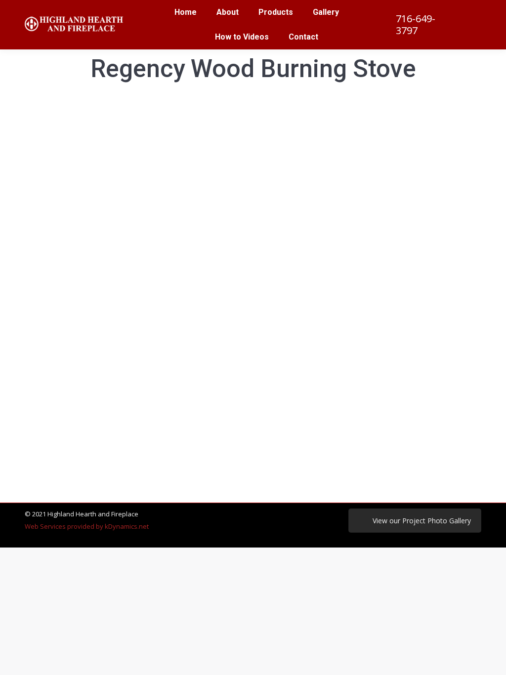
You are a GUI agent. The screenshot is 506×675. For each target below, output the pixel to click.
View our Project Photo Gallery (422, 520)
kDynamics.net (127, 526)
